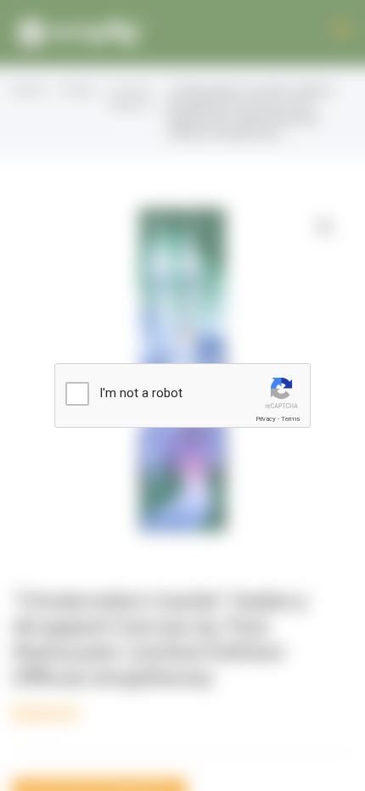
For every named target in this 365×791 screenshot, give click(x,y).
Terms (290, 419)
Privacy (266, 419)
